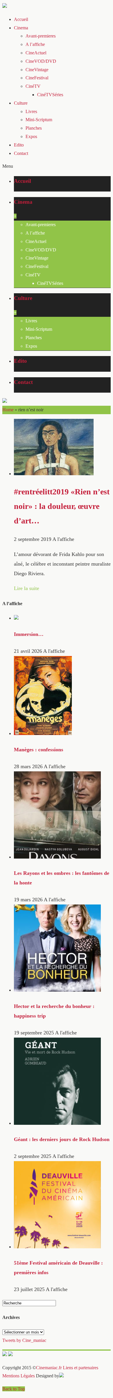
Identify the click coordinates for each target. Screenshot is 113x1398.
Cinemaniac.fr (49, 1367)
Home (8, 409)
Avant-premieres (40, 35)
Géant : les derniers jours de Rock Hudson (62, 1139)
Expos (31, 136)
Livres (31, 111)
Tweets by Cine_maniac (24, 1340)
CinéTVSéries (50, 94)
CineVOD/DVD (40, 61)
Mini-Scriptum (38, 119)
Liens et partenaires (80, 1367)
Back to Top (13, 1388)
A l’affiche (35, 44)
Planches (33, 128)
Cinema (21, 27)
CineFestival (36, 77)
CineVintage (36, 69)
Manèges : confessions (38, 749)
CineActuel (35, 52)
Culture (21, 103)
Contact (21, 153)
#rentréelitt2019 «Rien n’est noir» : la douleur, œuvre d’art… (62, 506)
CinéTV (33, 86)
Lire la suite (26, 588)
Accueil (21, 19)
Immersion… (28, 634)
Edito (19, 144)
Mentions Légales (18, 1375)
